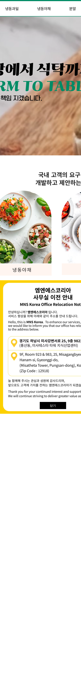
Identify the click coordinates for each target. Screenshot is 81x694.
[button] (53, 405)
